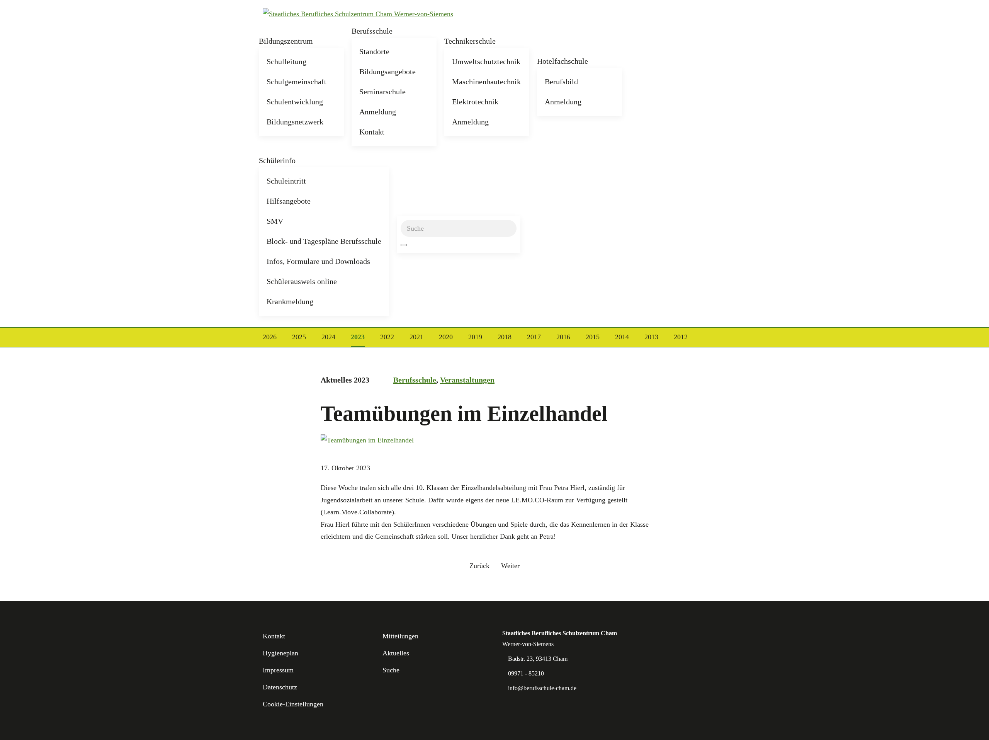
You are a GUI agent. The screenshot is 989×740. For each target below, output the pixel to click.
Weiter (510, 566)
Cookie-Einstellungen (293, 704)
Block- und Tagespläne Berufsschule (324, 241)
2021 (416, 337)
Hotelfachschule (562, 61)
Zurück (479, 566)
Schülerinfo (277, 160)
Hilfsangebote (289, 201)
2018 (504, 337)
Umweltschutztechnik (486, 61)
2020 (446, 337)
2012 (681, 337)
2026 (270, 337)
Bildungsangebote (387, 71)
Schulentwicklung (295, 101)
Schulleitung (286, 61)
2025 (299, 337)
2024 (328, 337)
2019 (475, 337)
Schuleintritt (286, 181)
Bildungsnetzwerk (295, 121)
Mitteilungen (400, 636)
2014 (622, 337)
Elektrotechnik (475, 101)
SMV (275, 221)
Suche (390, 670)
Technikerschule (470, 41)
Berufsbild (561, 81)
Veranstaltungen (467, 380)
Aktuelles (395, 653)
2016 (563, 337)
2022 (387, 337)
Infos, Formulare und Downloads (318, 261)
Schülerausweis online (302, 281)
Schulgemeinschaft (296, 81)
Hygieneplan (280, 653)
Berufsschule (372, 31)
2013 (651, 337)
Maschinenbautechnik (486, 81)
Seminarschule (382, 91)
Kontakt (371, 132)
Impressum (278, 670)
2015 (593, 337)
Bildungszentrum (286, 41)
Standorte (374, 51)
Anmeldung (377, 111)
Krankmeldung (290, 301)
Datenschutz (280, 687)
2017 (534, 337)
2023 (358, 337)
